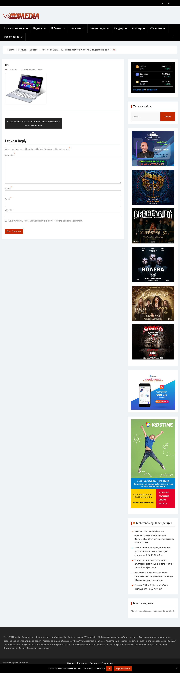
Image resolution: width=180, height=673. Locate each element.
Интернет (76, 28)
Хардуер (118, 28)
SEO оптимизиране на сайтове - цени (116, 637)
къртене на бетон (129, 641)
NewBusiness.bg (58, 637)
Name (8, 188)
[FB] (162, 3)
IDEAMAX (171, 641)
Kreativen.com (42, 637)
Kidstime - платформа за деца (57, 644)
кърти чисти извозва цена (153, 641)
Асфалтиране (112, 641)
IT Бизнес (56, 28)
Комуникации (97, 28)
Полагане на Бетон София (99, 644)
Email (7, 199)
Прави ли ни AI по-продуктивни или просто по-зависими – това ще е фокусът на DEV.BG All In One (152, 551)
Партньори (107, 663)
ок (109, 668)
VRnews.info (90, 637)
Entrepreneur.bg (75, 637)
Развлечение (11, 36)
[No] (176, 668)
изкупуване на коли (32, 644)
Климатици (79, 644)
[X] (169, 3)
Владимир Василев (33, 69)
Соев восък (140, 644)
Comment (9, 155)
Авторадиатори (12, 644)
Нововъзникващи (14, 28)
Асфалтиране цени (123, 644)
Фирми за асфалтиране (38, 648)
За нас (70, 663)
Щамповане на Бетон (14, 648)
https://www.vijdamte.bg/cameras (89, 641)
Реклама (94, 663)
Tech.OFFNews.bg (12, 637)
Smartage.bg (28, 637)
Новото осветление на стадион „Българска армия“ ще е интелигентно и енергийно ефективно (154, 564)
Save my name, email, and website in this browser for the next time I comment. (46, 221)
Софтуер (137, 28)
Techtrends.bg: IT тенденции (154, 523)
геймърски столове (147, 637)
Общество (156, 28)
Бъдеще (37, 28)
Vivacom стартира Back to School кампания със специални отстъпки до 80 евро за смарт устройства (153, 576)
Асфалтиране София (31, 641)
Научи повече (122, 668)
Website (9, 210)
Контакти (82, 663)
